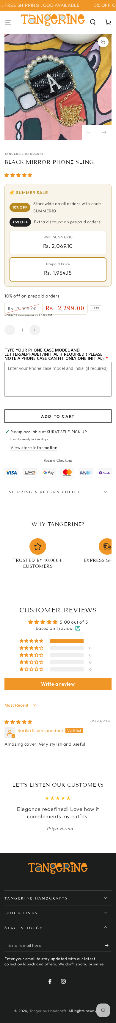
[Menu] (7, 22)
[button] (93, 22)
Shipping (11, 315)
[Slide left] (89, 132)
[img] (18, 722)
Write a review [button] (58, 684)
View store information (33, 447)
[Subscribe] (108, 945)
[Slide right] (104, 132)
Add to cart (58, 416)
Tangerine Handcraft (25, 154)
